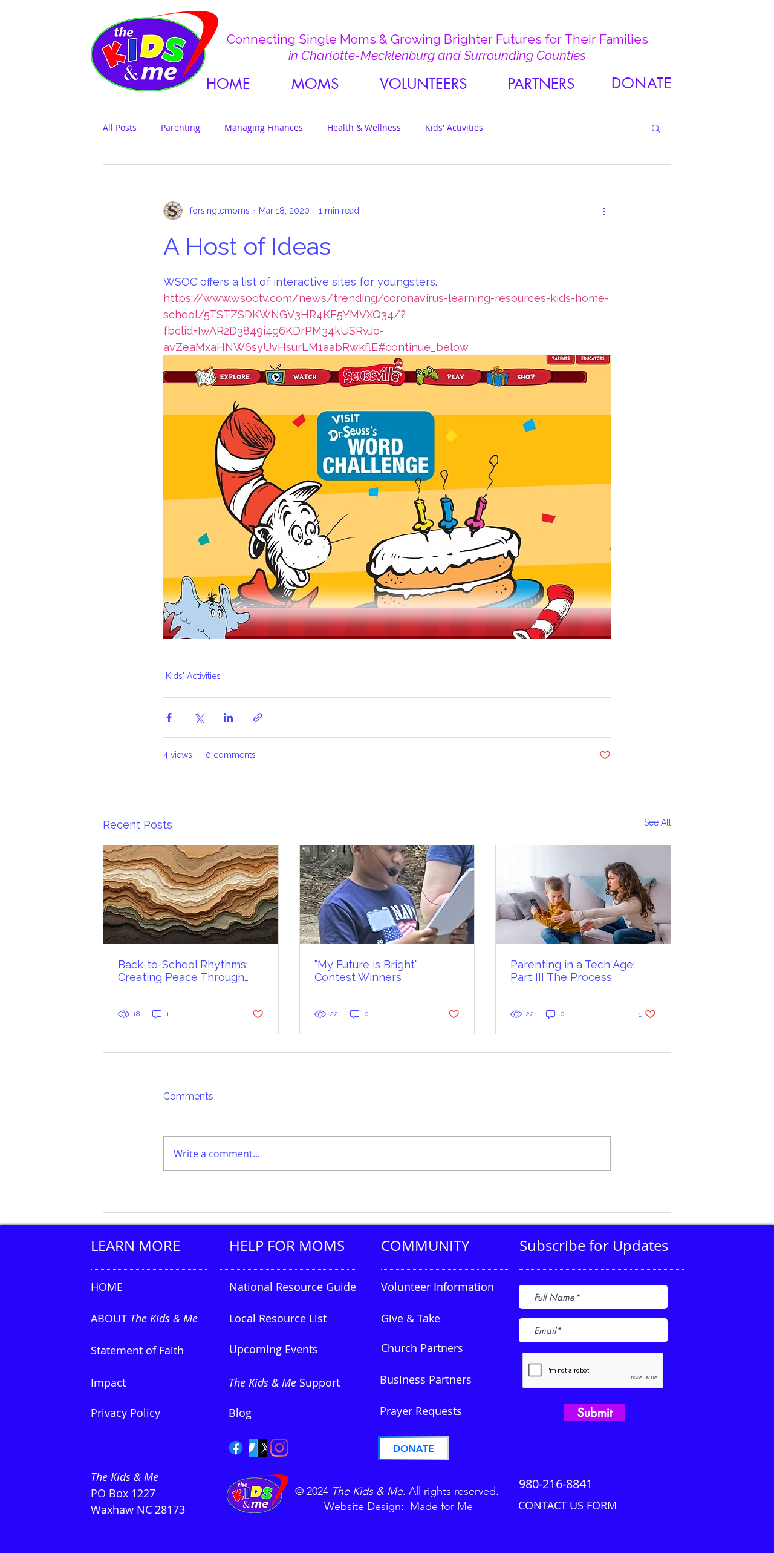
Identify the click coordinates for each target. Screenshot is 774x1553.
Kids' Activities (454, 127)
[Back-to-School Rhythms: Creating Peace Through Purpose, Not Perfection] (190, 894)
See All (657, 822)
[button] (541, 83)
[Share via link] (258, 717)
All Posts (120, 127)
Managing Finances (263, 127)
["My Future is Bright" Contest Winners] (387, 894)
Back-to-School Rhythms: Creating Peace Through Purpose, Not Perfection (183, 970)
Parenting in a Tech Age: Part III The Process (572, 970)
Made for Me (441, 1506)
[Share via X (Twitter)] (198, 717)
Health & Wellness (364, 127)
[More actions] (603, 210)
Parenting (180, 127)
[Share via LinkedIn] (228, 717)
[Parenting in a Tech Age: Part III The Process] (583, 894)
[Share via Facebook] (169, 717)
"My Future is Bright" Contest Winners (366, 970)
